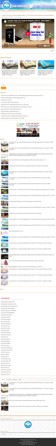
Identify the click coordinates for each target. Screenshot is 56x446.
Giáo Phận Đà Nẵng (5, 341)
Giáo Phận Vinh (4, 337)
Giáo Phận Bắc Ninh (5, 321)
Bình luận (15, 379)
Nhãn (20, 379)
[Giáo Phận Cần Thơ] (28, 5)
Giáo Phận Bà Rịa (5, 354)
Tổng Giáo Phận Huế (5, 339)
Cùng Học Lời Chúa (5, 374)
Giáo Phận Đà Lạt (5, 356)
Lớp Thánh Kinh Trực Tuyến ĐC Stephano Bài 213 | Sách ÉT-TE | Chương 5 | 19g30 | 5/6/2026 (30, 249)
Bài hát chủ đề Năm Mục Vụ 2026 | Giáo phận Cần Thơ (13, 97)
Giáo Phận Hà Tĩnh (5, 326)
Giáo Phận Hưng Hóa (5, 319)
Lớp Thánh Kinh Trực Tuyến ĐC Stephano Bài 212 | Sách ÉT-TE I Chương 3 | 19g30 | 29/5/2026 (30, 269)
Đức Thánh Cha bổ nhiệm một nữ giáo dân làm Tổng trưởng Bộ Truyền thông (26, 260)
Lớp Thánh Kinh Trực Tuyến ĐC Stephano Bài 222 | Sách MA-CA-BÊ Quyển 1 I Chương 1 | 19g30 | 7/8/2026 (45, 72)
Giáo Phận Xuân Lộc (5, 363)
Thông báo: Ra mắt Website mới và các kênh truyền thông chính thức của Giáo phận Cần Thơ (22, 95)
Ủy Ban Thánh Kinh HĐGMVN (7, 312)
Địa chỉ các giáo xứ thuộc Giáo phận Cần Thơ (11, 109)
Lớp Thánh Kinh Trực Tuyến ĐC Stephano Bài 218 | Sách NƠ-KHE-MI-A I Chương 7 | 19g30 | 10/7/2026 (32, 207)
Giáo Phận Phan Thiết (6, 361)
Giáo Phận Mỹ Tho (5, 367)
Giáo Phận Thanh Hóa (6, 334)
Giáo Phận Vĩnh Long (5, 372)
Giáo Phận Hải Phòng (6, 323)
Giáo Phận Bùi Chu (5, 330)
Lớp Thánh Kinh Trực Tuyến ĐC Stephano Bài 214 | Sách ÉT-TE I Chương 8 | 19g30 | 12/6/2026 (30, 243)
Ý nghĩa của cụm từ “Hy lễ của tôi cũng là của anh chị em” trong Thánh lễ (25, 213)
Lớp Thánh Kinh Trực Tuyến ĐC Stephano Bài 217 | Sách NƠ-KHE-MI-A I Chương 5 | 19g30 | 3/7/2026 (31, 219)
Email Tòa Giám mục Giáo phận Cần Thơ (10, 111)
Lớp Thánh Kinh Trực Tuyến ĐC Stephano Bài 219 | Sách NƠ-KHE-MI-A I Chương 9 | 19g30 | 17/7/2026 (32, 195)
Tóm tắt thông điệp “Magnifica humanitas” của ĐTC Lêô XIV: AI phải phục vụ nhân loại (22, 266)
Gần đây (3, 379)
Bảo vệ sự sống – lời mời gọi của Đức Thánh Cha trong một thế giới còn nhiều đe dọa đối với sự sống (31, 189)
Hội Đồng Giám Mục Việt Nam (7, 308)
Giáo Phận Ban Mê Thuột (6, 347)
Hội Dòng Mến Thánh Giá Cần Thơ (8, 304)
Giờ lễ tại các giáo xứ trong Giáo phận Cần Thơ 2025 (12, 118)
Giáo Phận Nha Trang (6, 358)
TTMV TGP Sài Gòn (5, 352)
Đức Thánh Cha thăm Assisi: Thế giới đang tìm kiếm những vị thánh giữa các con (27, 160)
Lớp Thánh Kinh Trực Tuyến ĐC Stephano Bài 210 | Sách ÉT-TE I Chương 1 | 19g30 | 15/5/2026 (30, 281)
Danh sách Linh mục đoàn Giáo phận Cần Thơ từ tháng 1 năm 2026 (16, 106)
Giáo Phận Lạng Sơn (5, 317)
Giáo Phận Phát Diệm (6, 332)
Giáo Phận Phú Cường (6, 365)
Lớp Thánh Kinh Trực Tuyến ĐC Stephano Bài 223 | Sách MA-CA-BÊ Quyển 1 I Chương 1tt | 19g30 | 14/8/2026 (27, 72)
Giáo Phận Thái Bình (5, 328)
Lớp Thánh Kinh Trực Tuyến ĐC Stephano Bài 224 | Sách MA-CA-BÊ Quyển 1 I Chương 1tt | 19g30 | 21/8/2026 (9, 72)
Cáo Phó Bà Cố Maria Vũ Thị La (16, 231)
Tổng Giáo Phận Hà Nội (6, 315)
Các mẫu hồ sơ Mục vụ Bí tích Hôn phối (10, 102)
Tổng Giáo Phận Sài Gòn (6, 350)
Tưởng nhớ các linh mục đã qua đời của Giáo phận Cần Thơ (14, 116)
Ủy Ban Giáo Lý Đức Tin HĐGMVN (8, 310)
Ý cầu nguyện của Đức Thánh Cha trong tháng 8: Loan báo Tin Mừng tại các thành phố (28, 165)
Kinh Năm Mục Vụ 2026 (6, 100)
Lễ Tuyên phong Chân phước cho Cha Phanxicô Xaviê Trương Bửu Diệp (25, 201)
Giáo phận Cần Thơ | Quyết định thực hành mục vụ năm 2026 (15, 104)
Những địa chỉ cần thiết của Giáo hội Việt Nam (11, 113)
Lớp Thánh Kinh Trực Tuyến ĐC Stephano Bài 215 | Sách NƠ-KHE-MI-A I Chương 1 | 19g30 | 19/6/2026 (32, 237)
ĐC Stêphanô (5, 17)
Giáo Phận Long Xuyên (6, 369)
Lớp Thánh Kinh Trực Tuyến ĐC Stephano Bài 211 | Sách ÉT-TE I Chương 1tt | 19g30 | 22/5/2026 (30, 275)
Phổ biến (9, 379)
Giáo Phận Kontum (5, 345)
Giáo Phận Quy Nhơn (5, 343)
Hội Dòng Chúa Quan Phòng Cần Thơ (9, 306)
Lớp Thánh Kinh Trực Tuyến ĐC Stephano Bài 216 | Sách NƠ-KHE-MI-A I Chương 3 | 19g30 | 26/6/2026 (32, 225)
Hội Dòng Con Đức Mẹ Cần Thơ (8, 301)
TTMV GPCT (11, 17)
